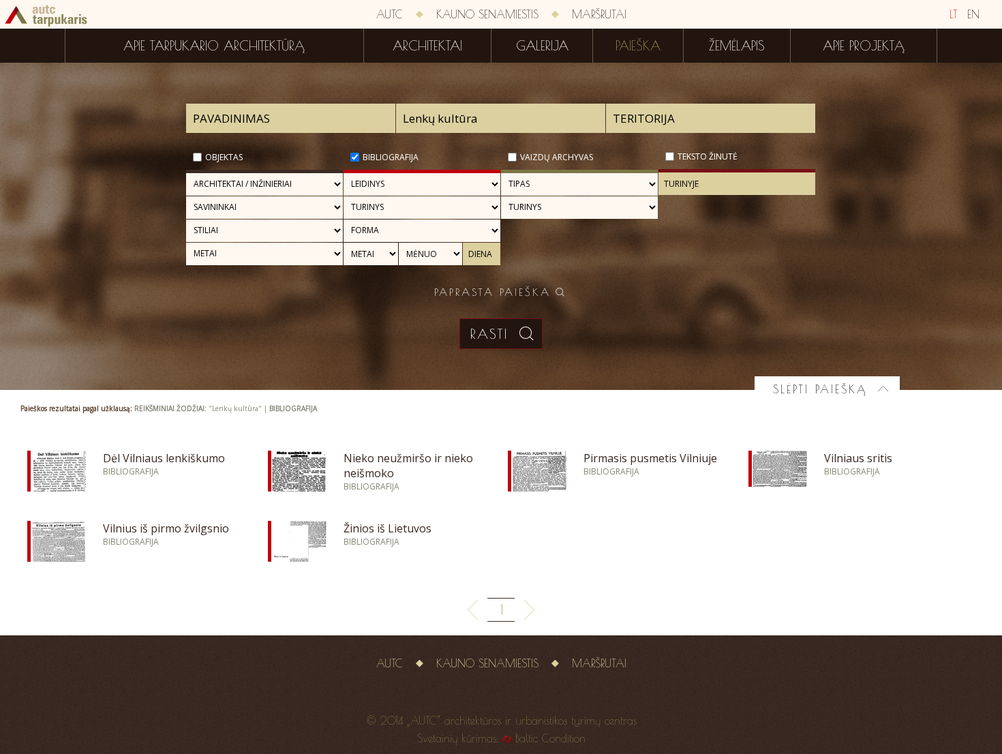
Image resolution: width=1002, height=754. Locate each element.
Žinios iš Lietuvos (387, 528)
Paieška (638, 45)
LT (954, 14)
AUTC (389, 14)
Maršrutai (599, 14)
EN (973, 14)
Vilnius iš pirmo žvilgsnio (166, 528)
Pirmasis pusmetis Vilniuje (650, 458)
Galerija (542, 45)
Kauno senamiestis (487, 14)
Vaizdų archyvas (556, 157)
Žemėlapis (737, 45)
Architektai (427, 45)
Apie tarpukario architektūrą (214, 45)
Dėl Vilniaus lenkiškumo (164, 458)
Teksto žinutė (708, 156)
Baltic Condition (550, 738)
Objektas (224, 157)
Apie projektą (864, 45)
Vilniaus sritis (858, 458)
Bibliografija (391, 157)
